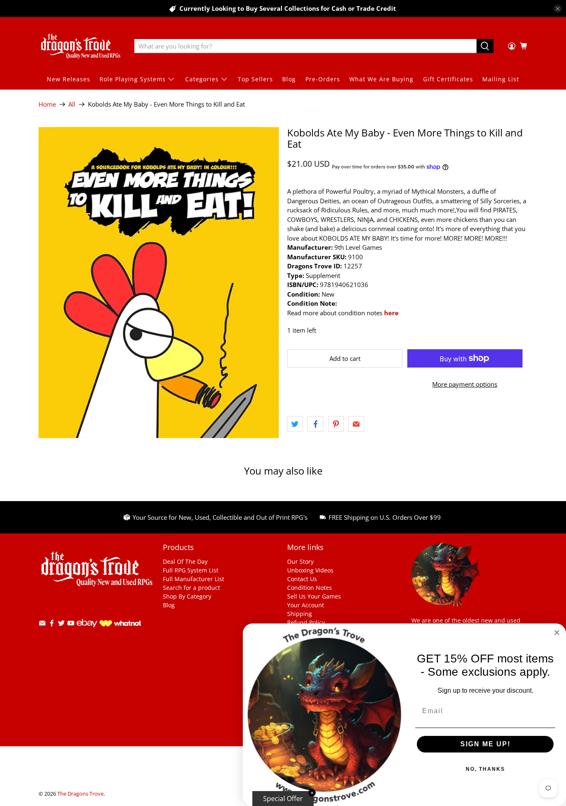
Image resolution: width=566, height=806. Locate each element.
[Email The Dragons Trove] (42, 624)
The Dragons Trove (80, 793)
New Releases (68, 79)
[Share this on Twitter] (295, 424)
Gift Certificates (448, 79)
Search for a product (191, 588)
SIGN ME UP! (485, 744)
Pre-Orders (322, 79)
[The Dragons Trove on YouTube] (71, 624)
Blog (289, 79)
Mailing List (500, 79)
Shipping (299, 614)
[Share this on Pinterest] (336, 424)
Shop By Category (187, 596)
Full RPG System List (190, 570)
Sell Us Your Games (314, 596)
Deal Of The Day (185, 561)
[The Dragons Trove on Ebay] (87, 631)
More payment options (464, 384)
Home (47, 104)
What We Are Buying (381, 79)
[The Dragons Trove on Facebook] (52, 624)
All (71, 104)
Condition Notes (309, 588)
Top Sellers (255, 79)
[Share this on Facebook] (315, 424)
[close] (558, 9)
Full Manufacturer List (193, 579)
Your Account (305, 605)
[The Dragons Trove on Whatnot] (120, 624)
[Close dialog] (557, 633)
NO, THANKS (485, 769)
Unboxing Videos (310, 570)
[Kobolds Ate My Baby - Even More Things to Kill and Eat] (159, 282)
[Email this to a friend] (356, 424)
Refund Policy (306, 622)
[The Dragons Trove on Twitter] (61, 624)
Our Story (300, 561)
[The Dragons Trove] (80, 46)
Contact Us (302, 579)
